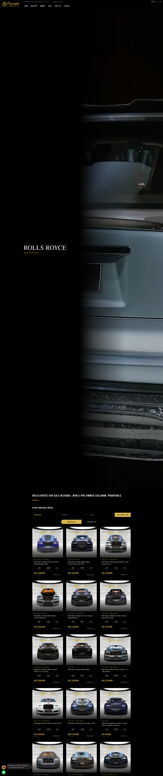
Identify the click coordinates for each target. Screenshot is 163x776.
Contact (67, 6)
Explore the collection (31, 252)
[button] (19, 766)
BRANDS (42, 6)
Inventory (34, 6)
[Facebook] (160, 1)
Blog (49, 6)
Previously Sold (91, 522)
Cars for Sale (71, 522)
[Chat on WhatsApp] (4, 772)
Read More (35, 500)
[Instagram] (155, 1)
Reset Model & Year (122, 515)
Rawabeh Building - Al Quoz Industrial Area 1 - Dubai (36, 1)
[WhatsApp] (152, 1)
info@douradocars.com (57, 1)
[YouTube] (157, 1)
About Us (58, 6)
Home (26, 6)
